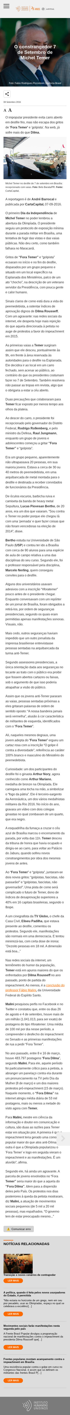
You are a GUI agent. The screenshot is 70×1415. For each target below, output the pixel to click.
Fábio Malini (27, 990)
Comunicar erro (19, 1229)
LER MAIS (13, 1280)
